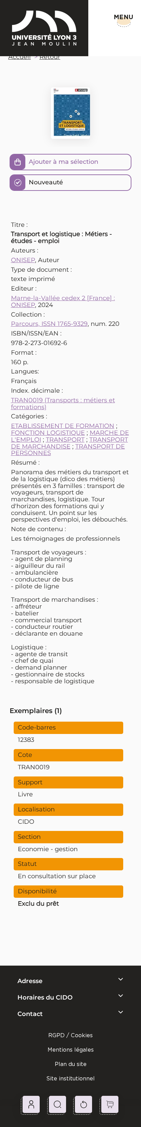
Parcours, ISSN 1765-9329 (49, 324)
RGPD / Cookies (70, 1035)
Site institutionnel (70, 1078)
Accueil (19, 57)
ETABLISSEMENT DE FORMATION (62, 426)
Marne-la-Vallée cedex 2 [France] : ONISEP (63, 301)
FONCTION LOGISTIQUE (48, 433)
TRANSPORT (65, 439)
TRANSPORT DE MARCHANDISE (69, 443)
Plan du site (71, 1064)
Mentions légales (71, 1049)
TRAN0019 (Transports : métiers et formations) (63, 403)
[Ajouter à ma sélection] (17, 162)
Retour (49, 57)
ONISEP (23, 260)
